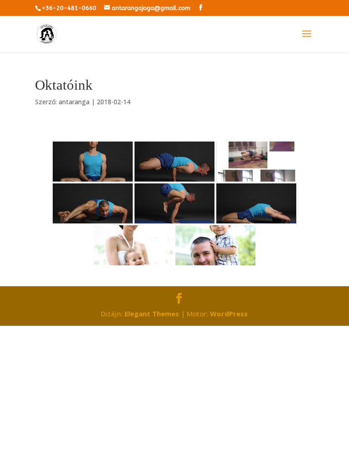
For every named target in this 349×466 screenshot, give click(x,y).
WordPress (229, 313)
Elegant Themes (152, 313)
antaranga (74, 101)
